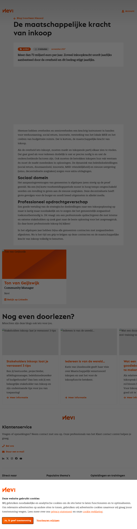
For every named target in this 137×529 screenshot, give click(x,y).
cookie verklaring (92, 511)
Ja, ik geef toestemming (17, 520)
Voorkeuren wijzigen (48, 520)
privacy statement (61, 511)
